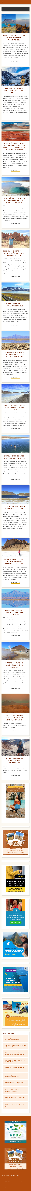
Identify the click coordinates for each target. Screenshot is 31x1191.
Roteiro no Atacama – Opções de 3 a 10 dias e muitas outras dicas (14, 354)
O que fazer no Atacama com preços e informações (14, 760)
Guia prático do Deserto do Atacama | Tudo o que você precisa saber (14, 200)
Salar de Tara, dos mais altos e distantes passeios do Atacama (14, 561)
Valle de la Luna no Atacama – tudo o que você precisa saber (14, 718)
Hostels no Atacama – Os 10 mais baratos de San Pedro (14, 407)
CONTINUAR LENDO (15, 61)
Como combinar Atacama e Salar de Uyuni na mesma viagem (14, 38)
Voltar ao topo (5, 1184)
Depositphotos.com (14, 1175)
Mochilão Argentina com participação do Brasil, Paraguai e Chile (14, 253)
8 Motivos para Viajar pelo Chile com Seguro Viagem (14, 91)
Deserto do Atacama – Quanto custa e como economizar (14, 612)
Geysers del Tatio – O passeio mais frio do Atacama (14, 665)
